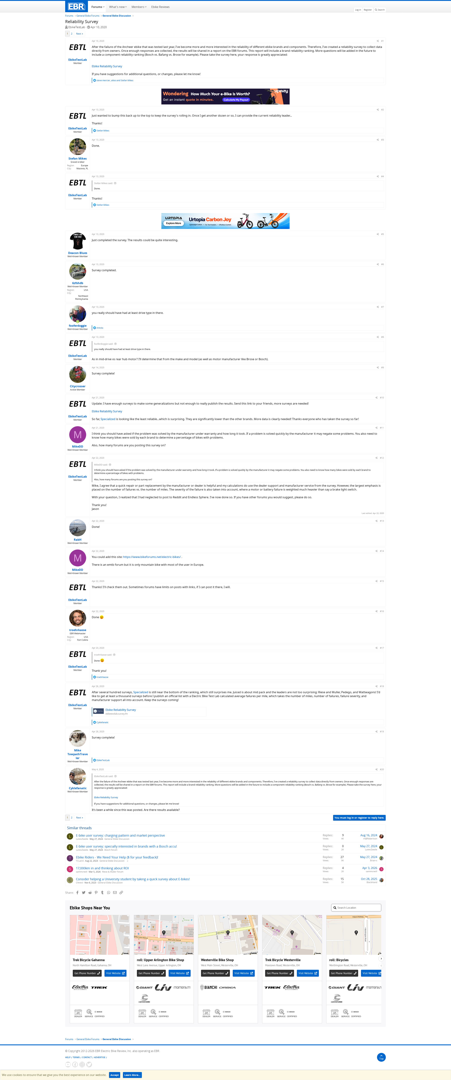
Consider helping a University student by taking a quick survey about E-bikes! (133, 879)
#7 (382, 306)
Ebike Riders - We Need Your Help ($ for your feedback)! (117, 857)
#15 (382, 581)
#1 (382, 40)
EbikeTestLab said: (103, 776)
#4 (382, 176)
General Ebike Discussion (116, 838)
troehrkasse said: (103, 654)
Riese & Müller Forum (112, 871)
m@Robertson (370, 838)
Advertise (99, 1057)
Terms (76, 1057)
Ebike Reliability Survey (107, 66)
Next (78, 33)
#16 (382, 611)
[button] (103, 6)
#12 (382, 457)
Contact (87, 1057)
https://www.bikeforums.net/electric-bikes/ (152, 557)
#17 (382, 647)
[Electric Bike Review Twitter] (89, 1064)
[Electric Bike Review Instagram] (82, 1064)
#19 (382, 731)
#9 (382, 367)
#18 (382, 686)
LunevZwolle (82, 838)
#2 (382, 109)
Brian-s (373, 860)
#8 (382, 337)
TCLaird (80, 860)
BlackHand (372, 882)
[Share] (378, 41)
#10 (382, 397)
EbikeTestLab (76, 27)
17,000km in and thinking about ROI (102, 868)
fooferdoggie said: (103, 343)
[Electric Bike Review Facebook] (75, 1064)
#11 (382, 427)
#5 (382, 234)
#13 (382, 520)
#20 (382, 769)
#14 (382, 551)
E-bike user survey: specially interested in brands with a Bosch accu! (126, 846)
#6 (382, 264)
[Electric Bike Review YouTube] (68, 1064)
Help (67, 1057)
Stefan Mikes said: (103, 183)
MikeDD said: (101, 464)
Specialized (108, 419)
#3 (382, 139)
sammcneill (81, 871)
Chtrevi (79, 882)
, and (115, 80)
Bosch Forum (110, 849)
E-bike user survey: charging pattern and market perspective (120, 835)
